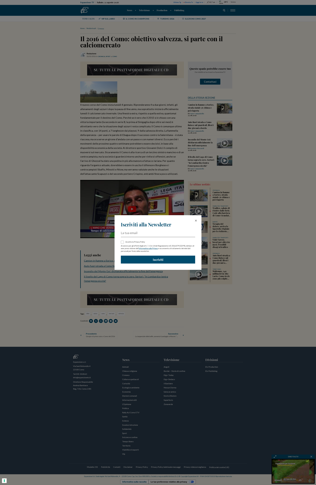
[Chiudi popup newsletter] (196, 221)
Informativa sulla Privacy (148, 248)
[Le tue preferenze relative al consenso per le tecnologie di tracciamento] (4, 480)
